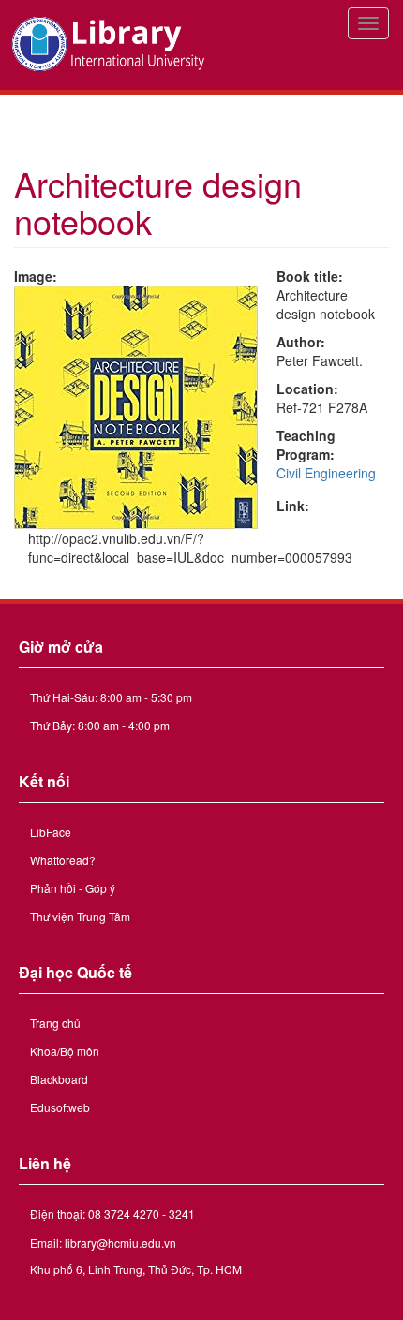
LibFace (50, 832)
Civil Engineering (326, 472)
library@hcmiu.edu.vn (120, 1243)
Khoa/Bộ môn (64, 1051)
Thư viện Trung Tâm (80, 916)
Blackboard (59, 1079)
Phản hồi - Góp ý (72, 888)
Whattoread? (63, 860)
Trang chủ (55, 1023)
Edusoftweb (60, 1107)
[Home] (110, 44)
